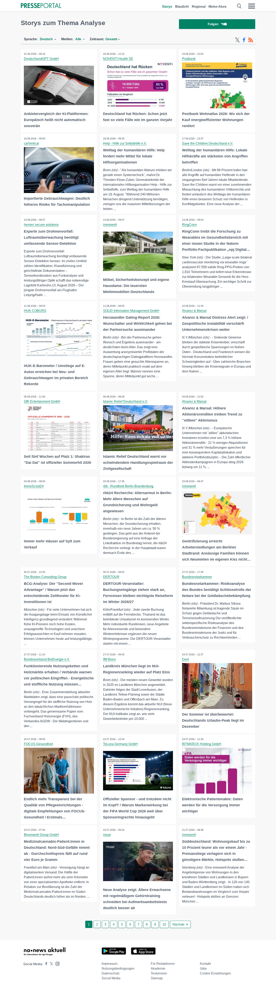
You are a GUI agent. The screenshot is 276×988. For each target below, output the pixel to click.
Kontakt (205, 963)
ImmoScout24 (34, 486)
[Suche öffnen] (239, 6)
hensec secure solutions (41, 224)
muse (107, 834)
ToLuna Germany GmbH (120, 744)
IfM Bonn (109, 659)
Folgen (213, 24)
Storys (167, 6)
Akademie (158, 968)
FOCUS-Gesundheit (38, 744)
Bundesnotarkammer (197, 577)
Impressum (109, 963)
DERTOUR (111, 577)
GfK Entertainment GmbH (42, 401)
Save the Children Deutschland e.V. (207, 143)
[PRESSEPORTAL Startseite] (41, 5)
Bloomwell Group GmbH (41, 834)
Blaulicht (182, 6)
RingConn (189, 224)
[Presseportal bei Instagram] (56, 963)
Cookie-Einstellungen (215, 973)
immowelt (110, 224)
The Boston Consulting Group (45, 577)
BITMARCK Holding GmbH (201, 744)
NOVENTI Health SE (118, 58)
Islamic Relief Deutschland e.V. (125, 401)
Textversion (159, 973)
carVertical (31, 143)
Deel (185, 659)
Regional (198, 6)
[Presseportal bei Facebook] (45, 964)
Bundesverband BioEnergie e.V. (47, 659)
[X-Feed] (237, 40)
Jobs (203, 968)
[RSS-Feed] (250, 40)
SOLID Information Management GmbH (131, 310)
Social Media (111, 978)
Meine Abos (217, 6)
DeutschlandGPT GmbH (41, 58)
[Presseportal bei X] (50, 964)
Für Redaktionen (163, 963)
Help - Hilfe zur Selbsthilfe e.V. (125, 143)
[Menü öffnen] (251, 6)
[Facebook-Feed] (243, 40)
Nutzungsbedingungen (118, 968)
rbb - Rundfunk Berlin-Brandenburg (128, 486)
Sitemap (157, 978)
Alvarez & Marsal (194, 310)
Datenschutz (111, 973)
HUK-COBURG (35, 310)
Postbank (189, 58)
